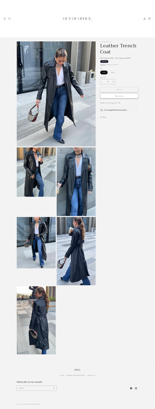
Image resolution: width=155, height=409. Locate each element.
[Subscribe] (53, 388)
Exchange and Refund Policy (75, 375)
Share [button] (104, 117)
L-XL (114, 72)
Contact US (91, 375)
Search (62, 375)
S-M (105, 72)
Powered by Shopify (35, 404)
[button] (4, 18)
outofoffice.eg (25, 404)
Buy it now (119, 96)
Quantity (103, 77)
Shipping (102, 64)
